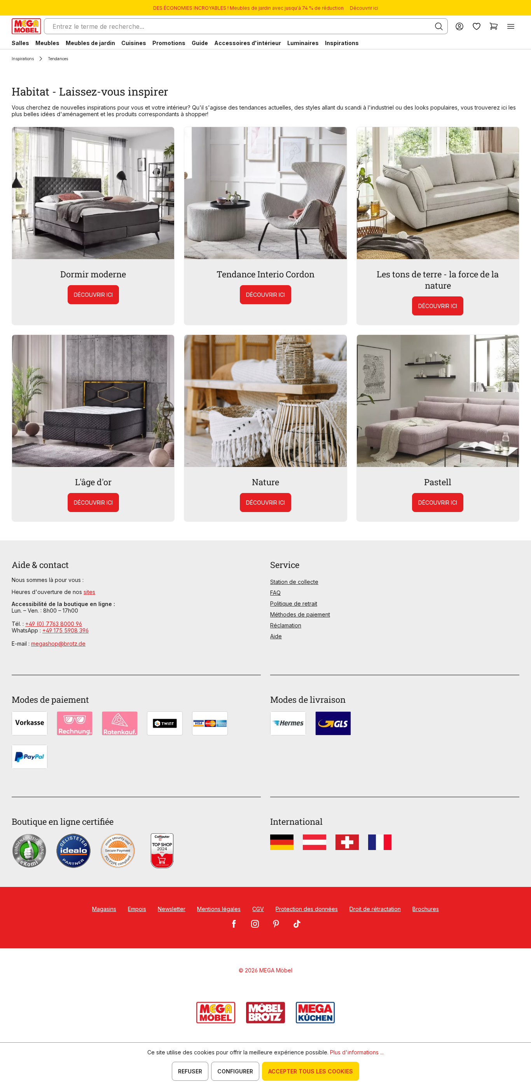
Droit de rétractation (375, 909)
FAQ (275, 592)
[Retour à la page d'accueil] (26, 26)
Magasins (104, 909)
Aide (276, 636)
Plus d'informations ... (357, 1052)
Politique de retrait (293, 603)
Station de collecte (294, 581)
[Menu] (510, 26)
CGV (258, 909)
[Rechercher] (439, 26)
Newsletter (171, 909)
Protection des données (307, 909)
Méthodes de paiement (300, 614)
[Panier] (493, 26)
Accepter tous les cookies (310, 1071)
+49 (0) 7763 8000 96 (53, 623)
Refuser (190, 1071)
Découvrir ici (364, 8)
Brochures (425, 909)
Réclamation (285, 625)
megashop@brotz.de (58, 643)
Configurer (235, 1071)
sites (89, 592)
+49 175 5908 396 (65, 630)
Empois (137, 909)
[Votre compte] (459, 26)
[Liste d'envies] (476, 26)
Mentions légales (219, 909)
